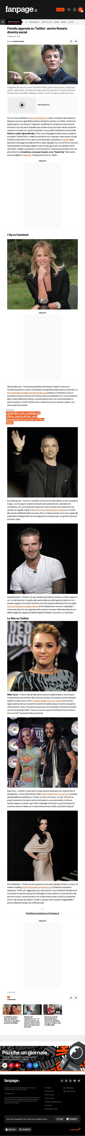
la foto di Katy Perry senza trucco (56, 794)
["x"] (23, 1065)
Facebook (26, 155)
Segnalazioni (49, 1091)
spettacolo (13, 22)
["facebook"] (29, 1065)
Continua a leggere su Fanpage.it (42, 913)
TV (26, 22)
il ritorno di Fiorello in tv (38, 118)
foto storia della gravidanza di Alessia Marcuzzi (26, 393)
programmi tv (34, 22)
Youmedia (48, 1088)
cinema (56, 22)
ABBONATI (60, 9)
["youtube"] (17, 1065)
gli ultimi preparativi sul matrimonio (36, 887)
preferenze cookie (51, 1109)
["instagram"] (11, 1065)
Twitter (66, 139)
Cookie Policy (49, 1098)
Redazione (48, 1105)
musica (64, 22)
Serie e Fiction (47, 22)
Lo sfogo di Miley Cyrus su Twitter (47, 701)
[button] (76, 41)
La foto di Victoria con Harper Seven (22, 606)
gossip (71, 22)
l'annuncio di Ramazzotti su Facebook (52, 510)
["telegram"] (35, 1065)
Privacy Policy (50, 1095)
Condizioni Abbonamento (53, 1102)
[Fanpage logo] (18, 9)
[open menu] (3, 22)
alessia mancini (18, 41)
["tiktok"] (4, 1065)
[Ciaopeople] (75, 1130)
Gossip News (11, 992)
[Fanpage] (12, 1081)
